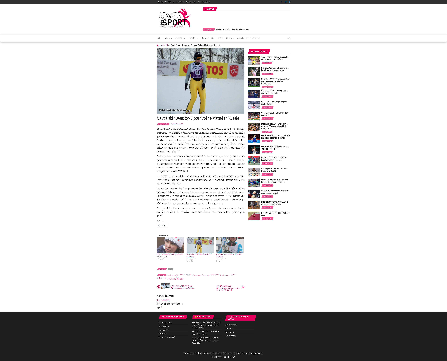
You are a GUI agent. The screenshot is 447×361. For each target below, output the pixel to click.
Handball (192, 38)
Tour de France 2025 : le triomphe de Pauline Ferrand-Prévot (274, 58)
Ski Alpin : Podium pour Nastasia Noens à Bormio (182, 287)
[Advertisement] (247, 18)
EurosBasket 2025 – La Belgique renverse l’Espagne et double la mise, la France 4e (274, 126)
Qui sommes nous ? (165, 323)
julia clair (215, 274)
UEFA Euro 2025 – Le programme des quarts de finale (274, 91)
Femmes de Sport (164, 2)
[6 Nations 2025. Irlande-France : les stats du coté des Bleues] (254, 161)
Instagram (290, 2)
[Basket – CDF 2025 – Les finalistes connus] (254, 216)
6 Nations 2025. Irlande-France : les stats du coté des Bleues (274, 158)
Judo (220, 38)
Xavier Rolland (177, 124)
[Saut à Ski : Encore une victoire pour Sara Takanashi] (230, 245)
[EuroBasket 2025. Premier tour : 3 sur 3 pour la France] (254, 150)
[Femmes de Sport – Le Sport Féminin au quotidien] (158, 38)
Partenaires (162, 334)
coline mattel (185, 274)
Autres (229, 38)
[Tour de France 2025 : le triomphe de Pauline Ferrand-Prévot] (254, 60)
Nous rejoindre (163, 330)
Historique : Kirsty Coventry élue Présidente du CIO (274, 169)
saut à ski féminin (175, 278)
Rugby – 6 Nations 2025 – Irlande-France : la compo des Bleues (274, 180)
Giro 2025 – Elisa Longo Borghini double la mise (274, 103)
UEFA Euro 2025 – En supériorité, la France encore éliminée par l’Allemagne (275, 81)
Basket (167, 38)
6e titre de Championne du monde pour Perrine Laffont (275, 192)
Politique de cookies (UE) (167, 337)
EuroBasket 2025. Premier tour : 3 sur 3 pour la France (274, 147)
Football (180, 38)
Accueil (160, 45)
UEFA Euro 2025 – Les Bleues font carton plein (274, 114)
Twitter (286, 2)
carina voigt (172, 275)
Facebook (282, 2)
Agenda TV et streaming (248, 38)
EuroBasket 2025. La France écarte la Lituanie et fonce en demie (275, 136)
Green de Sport (178, 2)
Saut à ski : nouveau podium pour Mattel (170, 254)
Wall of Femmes (203, 2)
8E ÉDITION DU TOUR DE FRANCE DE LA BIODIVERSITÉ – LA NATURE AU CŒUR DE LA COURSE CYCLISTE (206, 325)
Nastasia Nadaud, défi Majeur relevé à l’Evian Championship (274, 69)
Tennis (205, 38)
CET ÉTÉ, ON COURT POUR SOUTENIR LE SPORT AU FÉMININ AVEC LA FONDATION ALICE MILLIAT (205, 340)
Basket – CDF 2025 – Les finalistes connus (232, 29)
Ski (213, 38)
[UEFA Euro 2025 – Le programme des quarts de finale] (254, 94)
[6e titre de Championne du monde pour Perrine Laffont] (254, 194)
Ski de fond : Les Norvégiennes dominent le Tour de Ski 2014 (228, 288)
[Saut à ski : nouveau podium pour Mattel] (170, 245)
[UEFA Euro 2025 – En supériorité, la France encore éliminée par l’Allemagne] (254, 82)
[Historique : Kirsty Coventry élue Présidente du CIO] (254, 172)
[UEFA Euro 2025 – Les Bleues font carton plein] (254, 116)
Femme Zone (191, 2)
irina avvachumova (201, 275)
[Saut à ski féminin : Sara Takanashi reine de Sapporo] (200, 245)
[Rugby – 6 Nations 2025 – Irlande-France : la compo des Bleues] (254, 183)
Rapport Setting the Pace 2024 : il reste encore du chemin (274, 203)
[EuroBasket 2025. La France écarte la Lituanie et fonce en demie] (254, 139)
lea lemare (224, 275)
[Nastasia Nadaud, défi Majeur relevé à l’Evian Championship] (254, 71)
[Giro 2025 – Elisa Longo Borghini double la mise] (254, 105)
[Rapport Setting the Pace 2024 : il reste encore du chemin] (254, 205)
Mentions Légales (164, 326)
